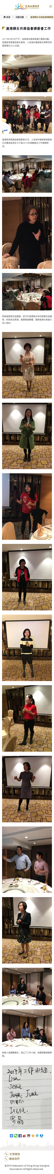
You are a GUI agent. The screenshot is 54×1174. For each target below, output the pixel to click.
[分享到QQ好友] (28, 1135)
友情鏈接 (15, 1154)
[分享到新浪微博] (24, 1135)
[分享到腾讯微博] (37, 1135)
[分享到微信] (16, 1135)
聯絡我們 (14, 1158)
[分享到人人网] (41, 1135)
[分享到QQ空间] (33, 1135)
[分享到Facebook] (20, 1135)
